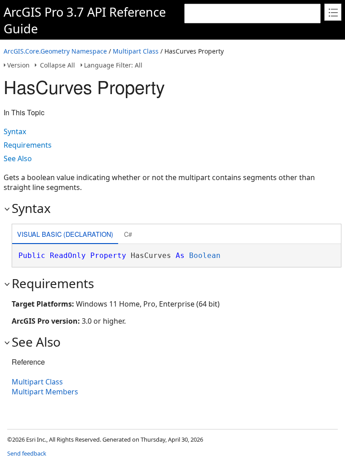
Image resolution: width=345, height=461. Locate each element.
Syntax (15, 131)
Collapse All (57, 65)
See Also (18, 158)
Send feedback (26, 453)
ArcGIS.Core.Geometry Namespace (55, 51)
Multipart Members (45, 392)
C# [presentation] (128, 234)
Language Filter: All (113, 65)
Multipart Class (136, 51)
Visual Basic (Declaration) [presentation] (65, 234)
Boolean (205, 255)
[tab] (65, 235)
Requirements (28, 145)
